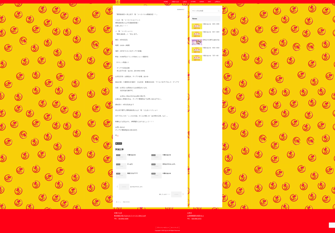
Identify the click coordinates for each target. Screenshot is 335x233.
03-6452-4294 (123, 219)
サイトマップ (174, 227)
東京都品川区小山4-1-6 (122, 216)
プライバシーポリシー (163, 227)
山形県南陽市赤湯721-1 (195, 216)
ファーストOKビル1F (138, 216)
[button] (218, 11)
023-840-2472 (196, 219)
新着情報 (119, 143)
